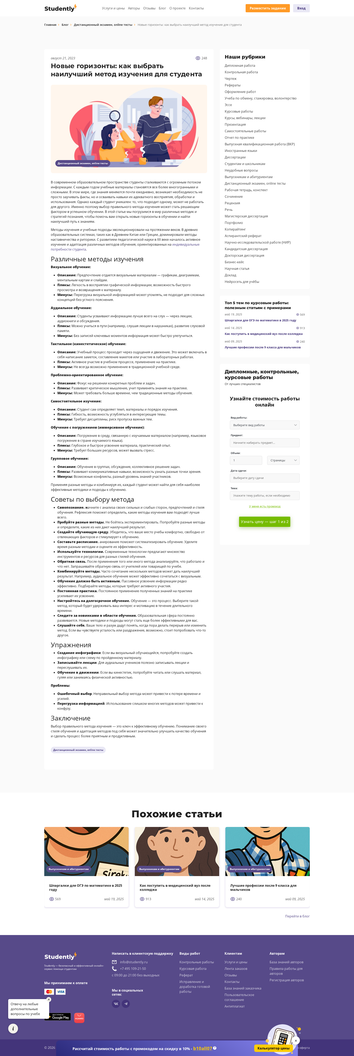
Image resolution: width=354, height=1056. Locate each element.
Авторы (134, 8)
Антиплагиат (235, 1006)
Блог (162, 8)
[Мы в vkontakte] (116, 1004)
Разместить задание (268, 8)
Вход (301, 8)
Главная (50, 25)
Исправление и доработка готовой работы (194, 986)
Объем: (236, 453)
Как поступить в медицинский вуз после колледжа (264, 334)
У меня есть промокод (264, 506)
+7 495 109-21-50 (133, 968)
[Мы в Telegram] (126, 1004)
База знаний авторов (286, 962)
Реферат (186, 975)
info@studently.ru (134, 962)
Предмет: (237, 435)
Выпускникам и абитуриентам (69, 869)
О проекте (177, 8)
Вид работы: (239, 417)
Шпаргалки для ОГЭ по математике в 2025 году (260, 320)
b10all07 (202, 1048)
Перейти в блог (297, 916)
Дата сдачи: (239, 470)
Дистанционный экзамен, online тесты (103, 25)
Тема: (234, 488)
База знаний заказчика (243, 988)
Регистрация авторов (287, 980)
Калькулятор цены (274, 1048)
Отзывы (149, 8)
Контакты (196, 8)
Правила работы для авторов (286, 971)
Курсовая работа (192, 968)
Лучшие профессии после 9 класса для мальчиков (263, 347)
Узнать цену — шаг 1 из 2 (264, 521)
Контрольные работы (196, 962)
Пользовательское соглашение (239, 997)
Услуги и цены (113, 8)
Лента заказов (236, 968)
